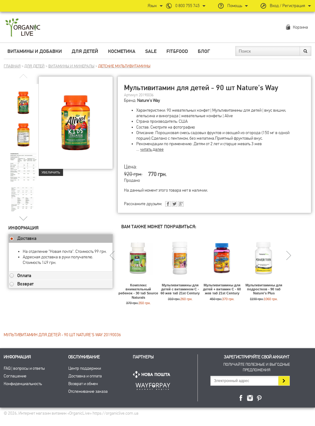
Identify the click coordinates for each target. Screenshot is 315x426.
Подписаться (283, 380)
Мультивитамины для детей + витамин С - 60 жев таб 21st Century (222, 289)
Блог (204, 51)
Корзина (300, 27)
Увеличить (51, 172)
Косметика (121, 51)
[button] (23, 218)
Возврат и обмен (83, 383)
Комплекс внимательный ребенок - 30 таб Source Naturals (138, 291)
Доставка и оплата (85, 376)
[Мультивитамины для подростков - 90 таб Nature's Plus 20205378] (264, 280)
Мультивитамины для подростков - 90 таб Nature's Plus (263, 289)
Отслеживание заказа (88, 391)
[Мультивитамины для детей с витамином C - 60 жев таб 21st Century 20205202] (180, 280)
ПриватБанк (153, 385)
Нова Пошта (153, 374)
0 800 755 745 (187, 5)
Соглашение (15, 376)
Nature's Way (148, 100)
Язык (152, 5)
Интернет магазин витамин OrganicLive (23, 28)
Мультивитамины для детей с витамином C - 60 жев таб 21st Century (180, 289)
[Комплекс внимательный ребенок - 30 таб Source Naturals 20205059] (138, 280)
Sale (151, 51)
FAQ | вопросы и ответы (24, 368)
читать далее (152, 149)
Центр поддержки (84, 368)
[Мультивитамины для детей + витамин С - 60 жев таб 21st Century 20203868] (222, 280)
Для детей (85, 51)
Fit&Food (177, 51)
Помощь (234, 5)
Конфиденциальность (23, 383)
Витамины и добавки (34, 51)
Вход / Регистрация (287, 5)
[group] (23, 98)
